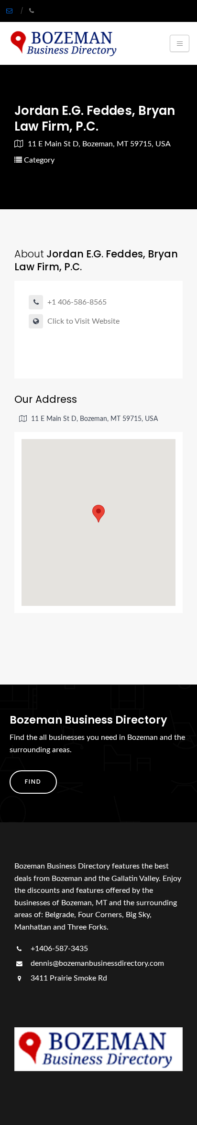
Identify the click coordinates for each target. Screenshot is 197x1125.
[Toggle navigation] (179, 43)
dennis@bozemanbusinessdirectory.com (96, 963)
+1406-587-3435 (58, 948)
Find (33, 781)
